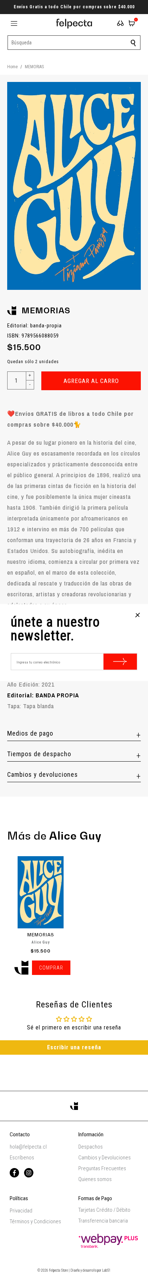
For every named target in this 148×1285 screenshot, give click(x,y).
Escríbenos (22, 1157)
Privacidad (21, 1210)
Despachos (90, 1147)
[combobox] (74, 42)
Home (12, 66)
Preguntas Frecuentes (102, 1168)
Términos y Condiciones (35, 1221)
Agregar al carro (91, 380)
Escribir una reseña (74, 1047)
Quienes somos (95, 1179)
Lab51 (106, 1270)
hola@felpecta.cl (28, 1147)
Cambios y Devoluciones (104, 1157)
